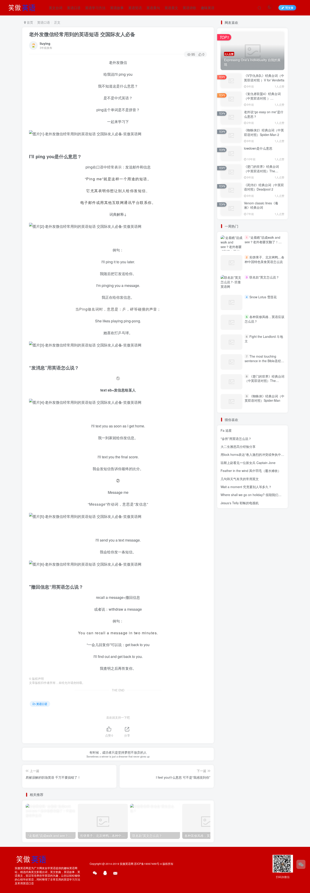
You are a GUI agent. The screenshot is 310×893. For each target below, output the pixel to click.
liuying (45, 43)
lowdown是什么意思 (258, 148)
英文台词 (55, 7)
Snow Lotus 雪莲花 (263, 297)
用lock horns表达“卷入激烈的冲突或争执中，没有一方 (259, 454)
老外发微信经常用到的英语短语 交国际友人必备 (82, 34)
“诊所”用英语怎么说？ (236, 438)
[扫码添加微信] (300, 864)
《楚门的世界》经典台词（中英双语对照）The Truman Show (261, 171)
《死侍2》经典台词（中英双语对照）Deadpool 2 (264, 187)
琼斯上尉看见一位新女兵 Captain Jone (248, 462)
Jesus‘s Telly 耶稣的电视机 (240, 503)
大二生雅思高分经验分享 (238, 446)
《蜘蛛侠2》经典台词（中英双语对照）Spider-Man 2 (264, 132)
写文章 (289, 8)
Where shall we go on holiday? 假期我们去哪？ (254, 494)
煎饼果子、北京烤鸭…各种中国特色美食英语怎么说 (264, 259)
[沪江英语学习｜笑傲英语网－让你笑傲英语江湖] (23, 7)
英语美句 (153, 7)
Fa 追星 (226, 430)
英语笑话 (135, 7)
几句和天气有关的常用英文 (240, 479)
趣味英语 (207, 7)
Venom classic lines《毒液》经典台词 (261, 205)
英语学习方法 (95, 7)
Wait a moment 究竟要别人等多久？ (246, 486)
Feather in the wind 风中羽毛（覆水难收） (251, 470)
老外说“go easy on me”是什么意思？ (263, 114)
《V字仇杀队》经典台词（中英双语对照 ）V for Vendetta (264, 77)
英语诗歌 (189, 7)
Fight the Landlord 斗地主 (264, 338)
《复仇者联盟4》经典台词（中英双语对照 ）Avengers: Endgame (262, 98)
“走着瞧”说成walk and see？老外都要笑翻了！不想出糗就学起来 (263, 241)
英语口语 (74, 7)
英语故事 (117, 7)
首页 (29, 22)
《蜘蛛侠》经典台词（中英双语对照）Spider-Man (264, 398)
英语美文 (171, 7)
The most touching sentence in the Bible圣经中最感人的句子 (264, 360)
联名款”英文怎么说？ (264, 277)
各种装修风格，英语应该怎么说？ (264, 319)
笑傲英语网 (126, 863)
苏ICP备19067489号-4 (148, 863)
